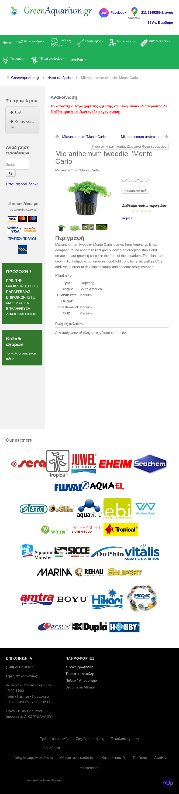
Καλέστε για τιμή (135, 191)
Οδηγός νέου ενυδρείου (77, 758)
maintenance (89, 768)
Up (169, 783)
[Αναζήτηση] (11, 173)
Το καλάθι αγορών (125, 739)
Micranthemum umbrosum (141, 137)
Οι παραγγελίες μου (22, 124)
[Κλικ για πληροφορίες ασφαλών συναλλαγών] (14, 229)
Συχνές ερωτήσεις (79, 667)
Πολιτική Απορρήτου (81, 680)
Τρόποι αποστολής (79, 674)
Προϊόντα (140, 758)
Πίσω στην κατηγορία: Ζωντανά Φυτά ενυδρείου (129, 146)
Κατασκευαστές (114, 758)
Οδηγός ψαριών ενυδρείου (33, 758)
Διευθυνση (162, 758)
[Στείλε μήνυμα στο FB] (104, 12)
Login (18, 112)
